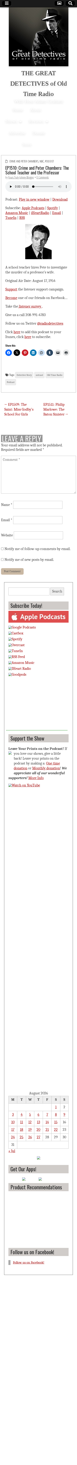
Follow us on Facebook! (32, 1252)
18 (21, 1130)
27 (38, 1137)
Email (56, 213)
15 (55, 1122)
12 (30, 1122)
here (17, 332)
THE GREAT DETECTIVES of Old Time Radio (38, 83)
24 (13, 1137)
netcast (39, 375)
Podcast (49, 161)
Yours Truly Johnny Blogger (21, 177)
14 (47, 1122)
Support (11, 289)
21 (47, 1130)
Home (18, 109)
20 (38, 1130)
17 (12, 1130)
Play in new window (34, 199)
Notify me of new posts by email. (29, 560)
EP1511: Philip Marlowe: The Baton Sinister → (55, 409)
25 (21, 1137)
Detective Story (24, 375)
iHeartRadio (40, 213)
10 (13, 1122)
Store (26, 144)
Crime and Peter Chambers (23, 161)
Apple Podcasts (33, 208)
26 (30, 1137)
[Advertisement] (37, 705)
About (35, 109)
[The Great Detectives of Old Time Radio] (38, 37)
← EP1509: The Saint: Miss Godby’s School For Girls (18, 409)
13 (38, 1122)
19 (30, 1130)
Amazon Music (16, 213)
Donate (38, 133)
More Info (36, 778)
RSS (22, 218)
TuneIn (10, 218)
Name (6, 505)
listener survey (30, 306)
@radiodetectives (50, 323)
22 (56, 1130)
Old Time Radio (54, 375)
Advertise (17, 133)
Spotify (52, 208)
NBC (42, 161)
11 (21, 1122)
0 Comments (43, 177)
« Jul (11, 1151)
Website (7, 535)
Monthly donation (46, 768)
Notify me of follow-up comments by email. (38, 549)
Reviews (36, 121)
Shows (11, 121)
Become (11, 298)
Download (60, 199)
